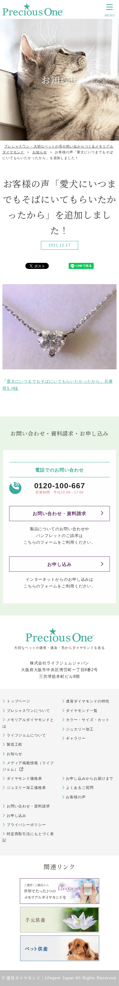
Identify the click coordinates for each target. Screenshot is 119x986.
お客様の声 (76, 797)
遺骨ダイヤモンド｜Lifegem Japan (40, 978)
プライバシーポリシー (26, 825)
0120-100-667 (59, 486)
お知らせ (15, 754)
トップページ (18, 701)
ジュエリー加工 (79, 729)
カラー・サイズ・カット (87, 720)
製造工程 (15, 744)
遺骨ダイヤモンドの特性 (87, 701)
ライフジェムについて (26, 735)
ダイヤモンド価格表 (24, 778)
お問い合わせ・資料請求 (59, 513)
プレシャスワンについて (28, 711)
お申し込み (59, 564)
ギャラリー (76, 738)
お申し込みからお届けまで (89, 778)
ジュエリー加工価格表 (26, 788)
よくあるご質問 (79, 788)
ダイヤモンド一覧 (81, 711)
